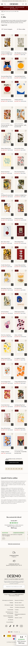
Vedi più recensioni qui (14, 544)
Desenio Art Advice (19, 600)
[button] (21, 640)
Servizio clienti (18, 602)
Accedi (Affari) (10, 622)
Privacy (16, 612)
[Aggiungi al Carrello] (12, 49)
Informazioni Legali (9, 605)
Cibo (17, 11)
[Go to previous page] (6, 469)
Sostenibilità (10, 609)
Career (11, 607)
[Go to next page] (21, 469)
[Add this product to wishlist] (12, 35)
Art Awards (10, 619)
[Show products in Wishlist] (22, 4)
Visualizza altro (14, 462)
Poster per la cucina (10, 11)
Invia (14, 591)
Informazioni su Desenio (7, 600)
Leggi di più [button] (4, 25)
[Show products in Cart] (25, 4)
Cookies (17, 609)
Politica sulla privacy (19, 594)
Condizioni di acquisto (20, 607)
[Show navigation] (2, 4)
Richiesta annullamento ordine (20, 615)
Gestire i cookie (18, 617)
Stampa (11, 602)
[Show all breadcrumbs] (2, 11)
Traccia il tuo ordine (19, 605)
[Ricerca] (5, 4)
